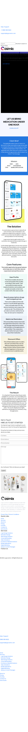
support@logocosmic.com (8, 33)
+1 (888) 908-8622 (6, 30)
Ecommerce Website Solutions (9, 541)
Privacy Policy (4, 514)
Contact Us (4, 527)
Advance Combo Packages (8, 547)
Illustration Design (5, 535)
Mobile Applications (6, 543)
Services (3, 520)
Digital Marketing (5, 545)
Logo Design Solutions (7, 533)
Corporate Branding (6, 538)
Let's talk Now (6, 64)
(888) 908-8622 (4, 639)
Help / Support (5, 27)
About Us (3, 522)
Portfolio (3, 525)
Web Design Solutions (6, 536)
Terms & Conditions (14, 514)
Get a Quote (4, 529)
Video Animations (5, 540)
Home (2, 518)
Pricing (2, 523)
